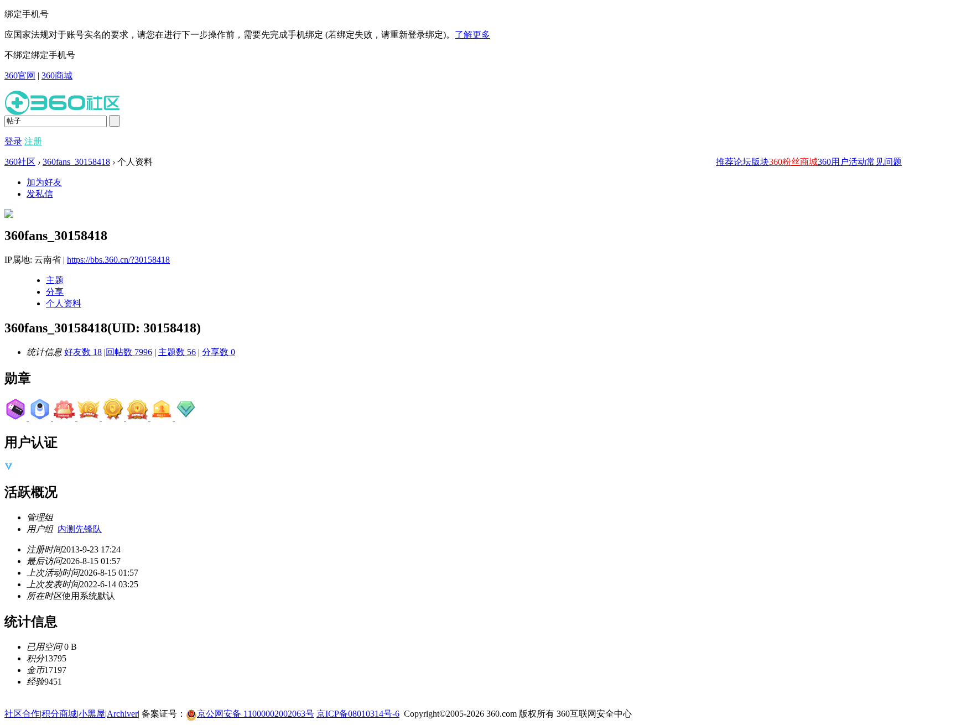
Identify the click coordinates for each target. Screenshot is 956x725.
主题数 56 (177, 352)
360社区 (19, 161)
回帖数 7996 (129, 352)
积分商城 (59, 713)
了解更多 (472, 34)
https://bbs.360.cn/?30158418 (118, 259)
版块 (760, 161)
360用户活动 (842, 161)
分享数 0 (218, 352)
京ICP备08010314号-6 (357, 713)
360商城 (56, 75)
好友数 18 (83, 352)
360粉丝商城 (793, 161)
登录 (13, 141)
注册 (33, 141)
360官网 (19, 75)
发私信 (40, 194)
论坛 (742, 161)
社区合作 (22, 713)
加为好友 (44, 182)
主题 (55, 280)
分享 (55, 291)
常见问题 (884, 161)
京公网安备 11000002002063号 (255, 713)
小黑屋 (92, 713)
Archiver (122, 713)
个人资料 (63, 303)
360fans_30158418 (76, 161)
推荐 (725, 161)
